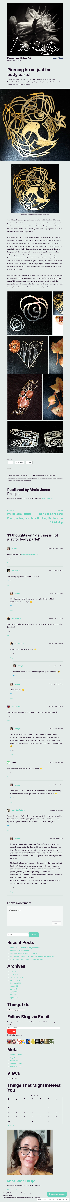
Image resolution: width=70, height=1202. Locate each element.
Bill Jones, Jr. (17, 618)
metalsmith (59, 82)
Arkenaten (16, 571)
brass (13, 82)
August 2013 (14, 986)
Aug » (13, 1125)
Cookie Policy (37, 1197)
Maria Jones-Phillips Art (19, 58)
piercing (10, 84)
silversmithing (19, 84)
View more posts (47, 498)
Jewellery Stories (38, 79)
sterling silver (27, 84)
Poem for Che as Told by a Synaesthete (25, 948)
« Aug (9, 1125)
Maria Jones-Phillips (14, 79)
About (60, 58)
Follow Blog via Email (28, 1016)
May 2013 (13, 995)
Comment (56, 923)
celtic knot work (19, 82)
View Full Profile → (13, 1190)
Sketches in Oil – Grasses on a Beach (23, 953)
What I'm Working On (49, 79)
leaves (54, 82)
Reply (8, 562)
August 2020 (15, 980)
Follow (12, 1031)
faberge (35, 82)
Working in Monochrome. (19, 951)
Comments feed (16, 1063)
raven (14, 84)
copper (25, 82)
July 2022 (14, 971)
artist (10, 82)
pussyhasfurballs (18, 810)
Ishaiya (14, 548)
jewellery (50, 82)
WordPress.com (16, 1066)
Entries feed (14, 1060)
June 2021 (14, 974)
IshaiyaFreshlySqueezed (30, 554)
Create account (16, 1055)
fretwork (45, 82)
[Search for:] (18, 935)
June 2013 (14, 992)
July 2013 (13, 989)
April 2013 (14, 998)
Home (54, 58)
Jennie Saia (16, 706)
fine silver (40, 82)
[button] (29, 313)
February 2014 (15, 983)
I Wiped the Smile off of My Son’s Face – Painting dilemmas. (32, 956)
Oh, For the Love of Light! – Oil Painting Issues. (27, 959)
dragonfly (30, 82)
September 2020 (16, 977)
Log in (12, 1058)
